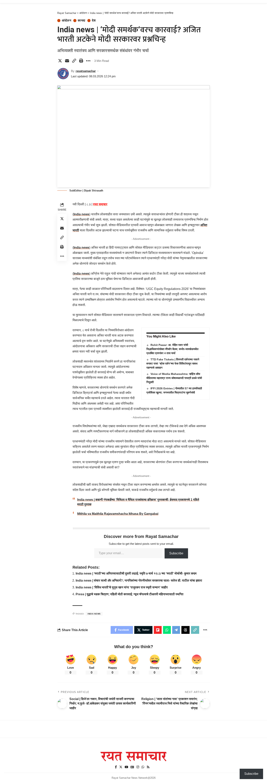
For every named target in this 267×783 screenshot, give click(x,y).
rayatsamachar (86, 71)
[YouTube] (126, 767)
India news (81, 214)
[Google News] (132, 767)
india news (94, 614)
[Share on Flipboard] (158, 630)
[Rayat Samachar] (133, 756)
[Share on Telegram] (176, 630)
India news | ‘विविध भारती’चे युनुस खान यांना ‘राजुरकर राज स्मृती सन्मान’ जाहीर (122, 587)
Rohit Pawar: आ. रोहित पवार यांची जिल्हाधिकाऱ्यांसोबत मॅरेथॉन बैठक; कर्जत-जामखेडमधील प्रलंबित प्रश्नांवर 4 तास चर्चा (172, 349)
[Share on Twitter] (60, 61)
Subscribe (176, 553)
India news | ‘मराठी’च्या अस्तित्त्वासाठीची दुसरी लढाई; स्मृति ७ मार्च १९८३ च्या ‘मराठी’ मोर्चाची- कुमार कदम (136, 573)
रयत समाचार (100, 204)
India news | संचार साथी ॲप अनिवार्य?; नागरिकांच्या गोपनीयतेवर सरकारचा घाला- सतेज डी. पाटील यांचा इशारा (139, 580)
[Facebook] (116, 767)
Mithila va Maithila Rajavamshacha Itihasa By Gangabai (117, 513)
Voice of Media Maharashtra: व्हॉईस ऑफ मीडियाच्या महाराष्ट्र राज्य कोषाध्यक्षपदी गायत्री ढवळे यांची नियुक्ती (174, 378)
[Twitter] (120, 767)
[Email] (67, 61)
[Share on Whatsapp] (167, 630)
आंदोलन (66, 20)
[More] (88, 61)
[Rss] (148, 767)
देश (94, 20)
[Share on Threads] (185, 630)
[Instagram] (137, 767)
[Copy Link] (74, 61)
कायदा (81, 20)
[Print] (81, 61)
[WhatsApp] (143, 767)
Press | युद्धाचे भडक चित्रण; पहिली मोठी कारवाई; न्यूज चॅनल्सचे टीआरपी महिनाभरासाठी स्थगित (129, 594)
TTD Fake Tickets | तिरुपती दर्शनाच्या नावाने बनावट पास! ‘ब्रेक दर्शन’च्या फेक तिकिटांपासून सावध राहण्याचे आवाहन (172, 363)
